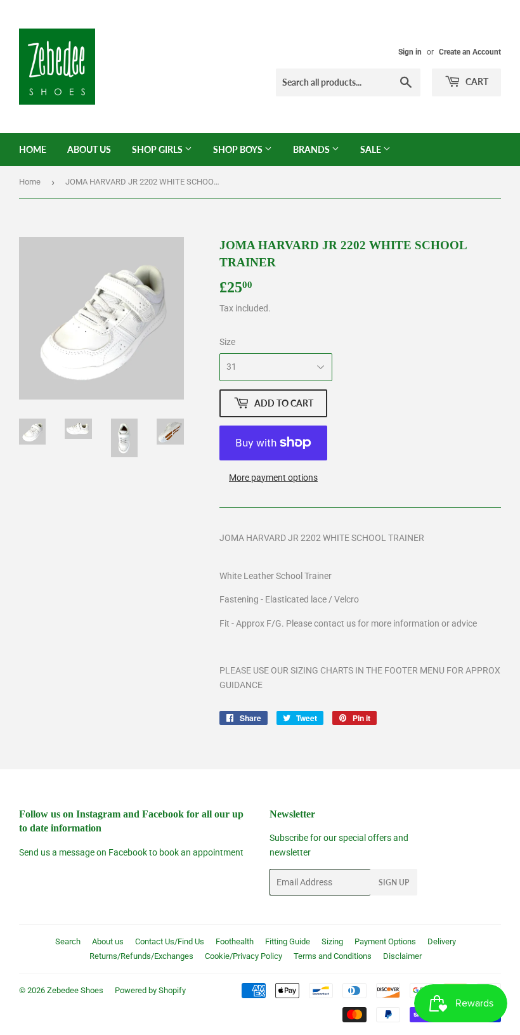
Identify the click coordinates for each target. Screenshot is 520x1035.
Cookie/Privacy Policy (243, 956)
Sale (371, 149)
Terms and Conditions (333, 956)
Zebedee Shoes (75, 990)
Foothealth (235, 941)
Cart (476, 81)
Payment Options (385, 941)
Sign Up (394, 882)
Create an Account (470, 52)
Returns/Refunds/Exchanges (141, 956)
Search (68, 941)
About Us (89, 149)
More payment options (273, 477)
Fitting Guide (287, 941)
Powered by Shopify (150, 990)
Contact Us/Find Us (169, 941)
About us (108, 941)
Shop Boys (238, 149)
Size (227, 342)
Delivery (441, 941)
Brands (312, 149)
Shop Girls (158, 149)
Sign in (410, 52)
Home (32, 149)
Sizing (332, 941)
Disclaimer (402, 956)
